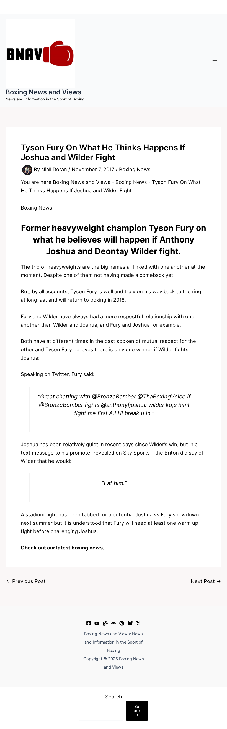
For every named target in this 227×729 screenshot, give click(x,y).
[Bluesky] (130, 623)
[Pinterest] (121, 623)
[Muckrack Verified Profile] (105, 623)
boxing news (87, 547)
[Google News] (113, 623)
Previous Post (26, 581)
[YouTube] (96, 623)
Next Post (206, 581)
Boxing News (135, 170)
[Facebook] (88, 623)
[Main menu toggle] (214, 60)
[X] (138, 623)
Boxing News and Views (43, 92)
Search (113, 696)
